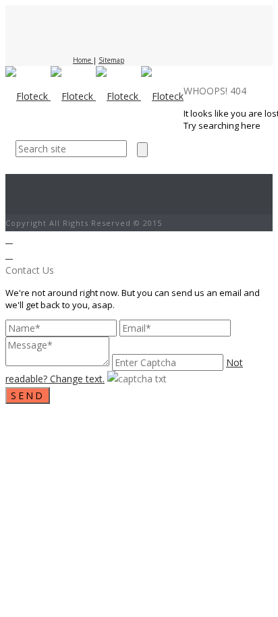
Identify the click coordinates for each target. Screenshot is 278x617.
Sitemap (111, 60)
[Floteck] (94, 96)
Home (83, 60)
